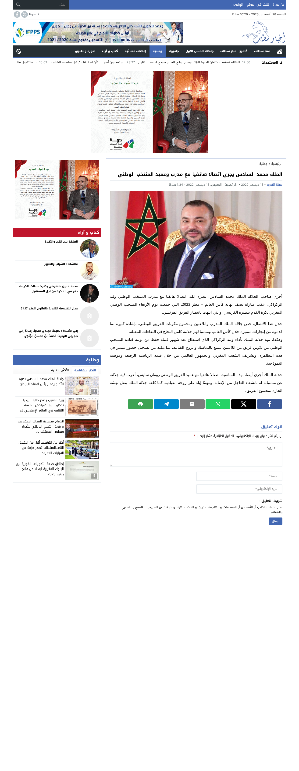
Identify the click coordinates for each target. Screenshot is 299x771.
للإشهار (238, 4)
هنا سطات (262, 51)
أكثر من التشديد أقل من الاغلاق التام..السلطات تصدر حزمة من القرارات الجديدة (41, 447)
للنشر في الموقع (257, 4)
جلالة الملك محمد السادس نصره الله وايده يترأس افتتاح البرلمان (41, 381)
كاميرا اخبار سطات (233, 51)
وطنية (157, 51)
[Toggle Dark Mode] (19, 51)
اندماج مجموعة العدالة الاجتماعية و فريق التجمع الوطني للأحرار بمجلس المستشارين (41, 426)
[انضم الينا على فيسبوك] (16, 14)
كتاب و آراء (110, 51)
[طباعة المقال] (140, 404)
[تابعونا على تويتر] (24, 14)
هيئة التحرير (274, 185)
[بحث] (18, 4)
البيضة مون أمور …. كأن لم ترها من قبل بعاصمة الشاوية (116, 62)
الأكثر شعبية (60, 370)
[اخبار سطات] (234, 32)
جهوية (174, 51)
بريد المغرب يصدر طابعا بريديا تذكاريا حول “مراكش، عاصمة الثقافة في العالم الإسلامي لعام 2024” (40, 408)
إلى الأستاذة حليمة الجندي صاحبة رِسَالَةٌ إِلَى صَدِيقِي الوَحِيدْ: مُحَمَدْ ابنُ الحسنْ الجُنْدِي (48, 334)
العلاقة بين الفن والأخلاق (61, 241)
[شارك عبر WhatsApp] (218, 404)
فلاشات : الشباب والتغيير (61, 264)
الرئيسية (279, 51)
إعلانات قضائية (135, 51)
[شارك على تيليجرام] (166, 404)
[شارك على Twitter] (243, 404)
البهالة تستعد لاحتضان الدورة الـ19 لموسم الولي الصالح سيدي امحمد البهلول (218, 62)
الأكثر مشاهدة (85, 370)
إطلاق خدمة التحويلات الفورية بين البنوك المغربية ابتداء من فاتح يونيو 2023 (40, 469)
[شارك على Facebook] (269, 404)
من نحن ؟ (278, 4)
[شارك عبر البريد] (192, 404)
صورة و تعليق (85, 51)
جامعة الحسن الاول (200, 51)
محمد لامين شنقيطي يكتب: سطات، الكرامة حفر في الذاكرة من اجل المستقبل (48, 289)
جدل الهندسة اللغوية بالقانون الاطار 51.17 (49, 308)
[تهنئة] (57, 189)
